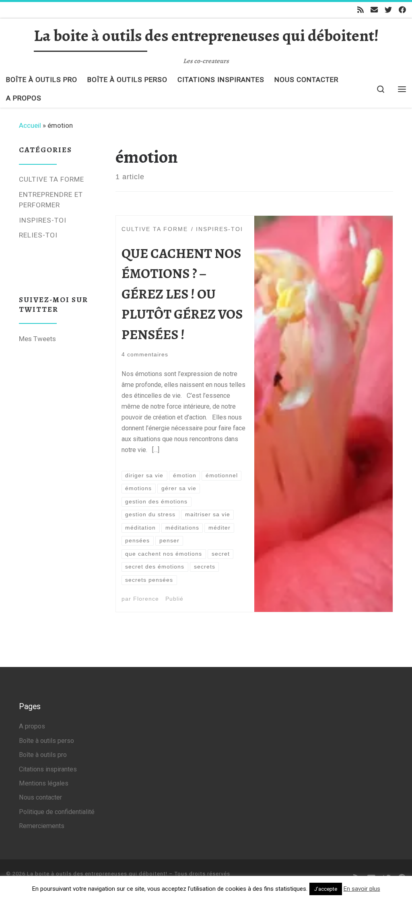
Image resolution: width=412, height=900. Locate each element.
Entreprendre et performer (51, 199)
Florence (146, 599)
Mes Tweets (37, 339)
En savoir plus (362, 888)
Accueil (30, 125)
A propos (32, 726)
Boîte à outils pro (43, 755)
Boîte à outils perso (46, 741)
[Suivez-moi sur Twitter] (388, 10)
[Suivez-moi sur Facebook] (402, 10)
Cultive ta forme (51, 179)
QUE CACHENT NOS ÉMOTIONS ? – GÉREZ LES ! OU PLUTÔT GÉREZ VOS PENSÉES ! (182, 294)
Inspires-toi (42, 220)
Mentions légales (43, 783)
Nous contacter (40, 797)
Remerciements (41, 826)
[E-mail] (374, 10)
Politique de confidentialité (57, 812)
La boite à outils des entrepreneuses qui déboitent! (97, 874)
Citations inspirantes (48, 769)
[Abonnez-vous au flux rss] (360, 10)
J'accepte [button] (325, 889)
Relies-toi (38, 235)
